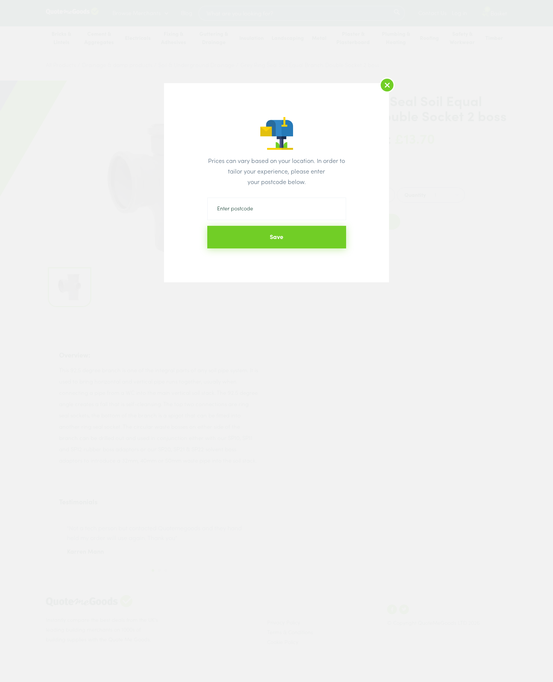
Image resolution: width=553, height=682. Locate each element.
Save (276, 237)
